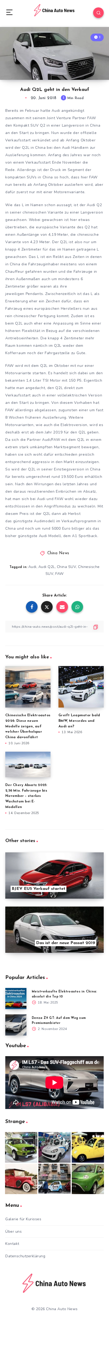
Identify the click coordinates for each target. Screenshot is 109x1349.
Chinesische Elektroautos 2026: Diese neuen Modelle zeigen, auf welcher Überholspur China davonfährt (27, 726)
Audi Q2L (46, 566)
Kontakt (12, 1243)
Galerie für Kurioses (23, 1219)
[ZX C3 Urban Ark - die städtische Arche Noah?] (21, 1147)
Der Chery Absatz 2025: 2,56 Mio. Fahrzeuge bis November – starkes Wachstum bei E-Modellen (26, 796)
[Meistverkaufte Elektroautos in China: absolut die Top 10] (15, 998)
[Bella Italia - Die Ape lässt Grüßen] (54, 1179)
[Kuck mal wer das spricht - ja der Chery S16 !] (88, 1179)
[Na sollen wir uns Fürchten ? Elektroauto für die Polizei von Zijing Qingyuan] (54, 1147)
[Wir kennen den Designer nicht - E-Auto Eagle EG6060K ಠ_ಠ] (21, 1179)
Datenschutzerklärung (25, 1256)
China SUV (66, 566)
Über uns (13, 1231)
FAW (59, 573)
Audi (32, 566)
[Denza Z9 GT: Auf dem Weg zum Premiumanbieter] (15, 1025)
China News (58, 553)
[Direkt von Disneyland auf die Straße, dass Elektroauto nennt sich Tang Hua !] (88, 1147)
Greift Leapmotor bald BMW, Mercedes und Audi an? (79, 721)
